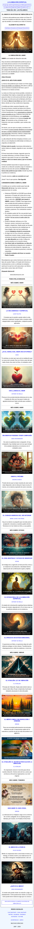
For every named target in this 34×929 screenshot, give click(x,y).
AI (6, 4)
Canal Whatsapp (21, 912)
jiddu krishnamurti (17, 438)
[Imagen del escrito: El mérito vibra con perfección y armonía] (17, 716)
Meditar (14, 7)
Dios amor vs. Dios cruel (17, 808)
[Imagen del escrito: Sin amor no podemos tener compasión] (17, 432)
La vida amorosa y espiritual (17, 311)
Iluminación (7, 7)
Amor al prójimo (17, 476)
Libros (21, 920)
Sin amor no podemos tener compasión (17, 435)
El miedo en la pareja (17, 847)
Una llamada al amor (17, 390)
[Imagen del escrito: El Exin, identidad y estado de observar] (17, 555)
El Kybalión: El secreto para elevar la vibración (17, 762)
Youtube (20, 916)
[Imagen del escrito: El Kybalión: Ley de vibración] (17, 677)
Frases (16, 4)
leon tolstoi (17, 314)
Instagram (14, 916)
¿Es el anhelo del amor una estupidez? (17, 351)
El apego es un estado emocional (17, 637)
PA (4, 4)
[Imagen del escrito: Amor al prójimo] (17, 473)
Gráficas (24, 7)
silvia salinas (17, 850)
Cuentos (10, 4)
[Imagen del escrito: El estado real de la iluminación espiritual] (17, 594)
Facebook (16, 914)
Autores (22, 4)
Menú (19, 7)
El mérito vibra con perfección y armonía (17, 720)
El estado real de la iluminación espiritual (17, 598)
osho (17, 355)
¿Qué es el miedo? (17, 886)
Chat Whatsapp (12, 912)
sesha (17, 561)
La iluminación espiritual (17, 2)
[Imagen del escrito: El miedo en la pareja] (17, 844)
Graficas (14, 28)
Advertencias (15, 920)
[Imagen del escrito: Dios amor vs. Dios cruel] (17, 805)
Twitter (10, 914)
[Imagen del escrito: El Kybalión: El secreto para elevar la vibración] (17, 758)
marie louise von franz (17, 518)
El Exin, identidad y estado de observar (17, 558)
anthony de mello (17, 394)
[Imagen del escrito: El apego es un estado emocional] (17, 634)
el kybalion (17, 683)
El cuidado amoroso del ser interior (17, 515)
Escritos (28, 4)
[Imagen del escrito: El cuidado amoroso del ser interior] (17, 512)
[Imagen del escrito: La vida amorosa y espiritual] (17, 307)
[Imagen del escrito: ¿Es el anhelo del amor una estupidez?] (17, 348)
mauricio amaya (17, 479)
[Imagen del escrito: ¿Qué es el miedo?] (17, 883)
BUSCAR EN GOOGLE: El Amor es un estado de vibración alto (17, 902)
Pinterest (23, 914)
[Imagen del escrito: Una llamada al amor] (17, 387)
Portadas (8, 28)
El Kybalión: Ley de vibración (17, 680)
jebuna (17, 724)
